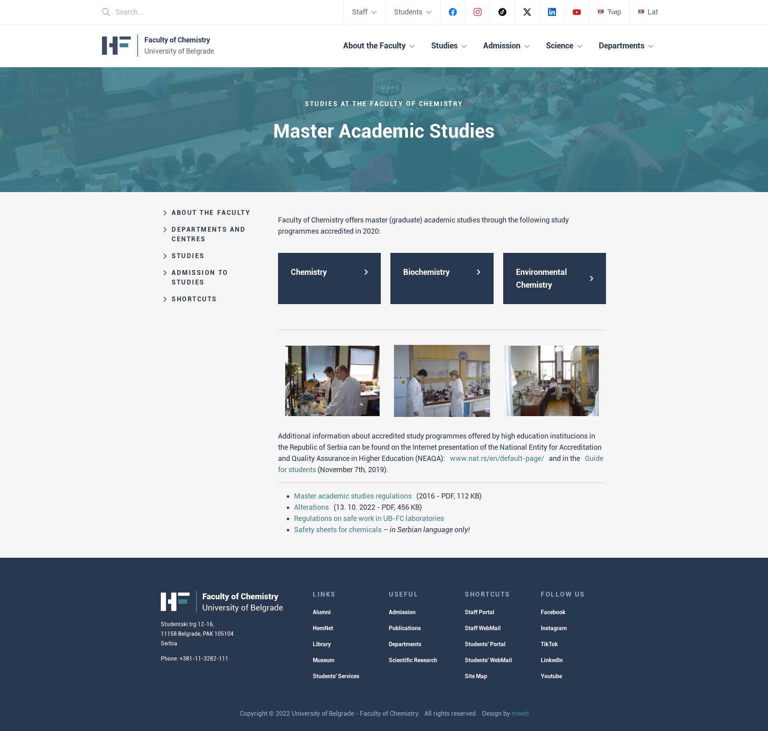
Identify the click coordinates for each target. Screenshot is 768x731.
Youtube (551, 676)
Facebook (553, 612)
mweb (520, 713)
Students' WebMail (488, 660)
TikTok (549, 644)
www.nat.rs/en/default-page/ (497, 458)
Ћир (614, 12)
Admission (402, 612)
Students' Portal (485, 644)
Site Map (476, 676)
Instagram (554, 628)
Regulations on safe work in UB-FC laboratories (369, 518)
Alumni (322, 612)
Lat (653, 12)
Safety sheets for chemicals (338, 529)
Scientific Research (413, 660)
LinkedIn (552, 660)
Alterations (311, 507)
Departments (405, 644)
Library (322, 644)
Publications (405, 628)
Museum (323, 660)
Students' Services (336, 676)
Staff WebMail (483, 628)
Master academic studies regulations (353, 496)
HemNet (323, 628)
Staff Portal (479, 612)
